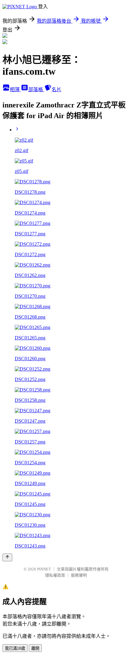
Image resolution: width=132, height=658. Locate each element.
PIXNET (44, 569)
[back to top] (7, 557)
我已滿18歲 (15, 648)
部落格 (36, 89)
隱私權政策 (55, 575)
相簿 (15, 89)
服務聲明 (79, 575)
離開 (35, 648)
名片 (56, 89)
